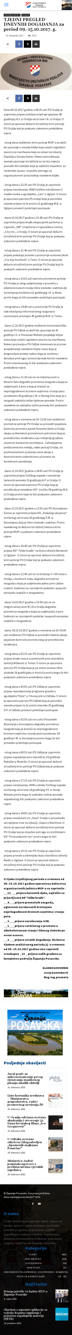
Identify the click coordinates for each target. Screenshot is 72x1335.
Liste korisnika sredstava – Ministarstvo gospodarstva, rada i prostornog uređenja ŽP (25, 1100)
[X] (27, 44)
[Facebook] (19, 44)
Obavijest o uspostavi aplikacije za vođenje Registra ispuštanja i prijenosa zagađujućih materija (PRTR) (25, 1314)
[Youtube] (39, 1204)
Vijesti (25, 15)
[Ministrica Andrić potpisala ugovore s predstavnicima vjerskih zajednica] (55, 1166)
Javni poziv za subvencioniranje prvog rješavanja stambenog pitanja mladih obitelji (25, 1078)
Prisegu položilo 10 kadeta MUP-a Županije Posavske (25, 1293)
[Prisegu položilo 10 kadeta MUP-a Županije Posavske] (61, 1295)
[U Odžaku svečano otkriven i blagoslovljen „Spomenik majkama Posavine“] (55, 1144)
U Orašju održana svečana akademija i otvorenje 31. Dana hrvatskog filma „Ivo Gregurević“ (26, 1122)
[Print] (36, 44)
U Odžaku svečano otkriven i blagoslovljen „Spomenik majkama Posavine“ (24, 1144)
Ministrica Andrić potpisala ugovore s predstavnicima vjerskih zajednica (25, 1165)
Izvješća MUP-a (12, 15)
